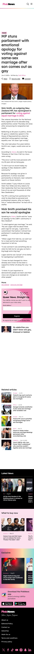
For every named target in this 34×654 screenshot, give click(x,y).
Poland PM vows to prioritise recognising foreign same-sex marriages (22, 420)
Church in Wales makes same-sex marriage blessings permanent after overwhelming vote (22, 433)
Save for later (16, 79)
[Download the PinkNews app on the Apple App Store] (7, 603)
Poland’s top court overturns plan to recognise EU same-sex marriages (22, 397)
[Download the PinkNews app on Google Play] (20, 603)
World (4, 33)
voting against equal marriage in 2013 (15, 114)
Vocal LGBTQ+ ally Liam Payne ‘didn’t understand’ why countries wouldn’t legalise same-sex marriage (22, 445)
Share (5, 79)
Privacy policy (6, 642)
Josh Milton (22, 75)
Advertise (5, 631)
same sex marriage (16, 284)
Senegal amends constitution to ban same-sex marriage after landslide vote (22, 408)
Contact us (5, 627)
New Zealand (5, 284)
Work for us (5, 634)
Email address (9, 305)
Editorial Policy (7, 624)
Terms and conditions (9, 638)
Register (17, 316)
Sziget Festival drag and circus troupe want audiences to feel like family (13, 577)
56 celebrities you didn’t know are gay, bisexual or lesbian (22, 329)
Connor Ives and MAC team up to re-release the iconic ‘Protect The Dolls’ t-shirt (12, 538)
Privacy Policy (26, 320)
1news (13, 216)
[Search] (28, 4)
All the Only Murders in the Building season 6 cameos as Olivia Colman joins (12, 498)
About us (4, 620)
